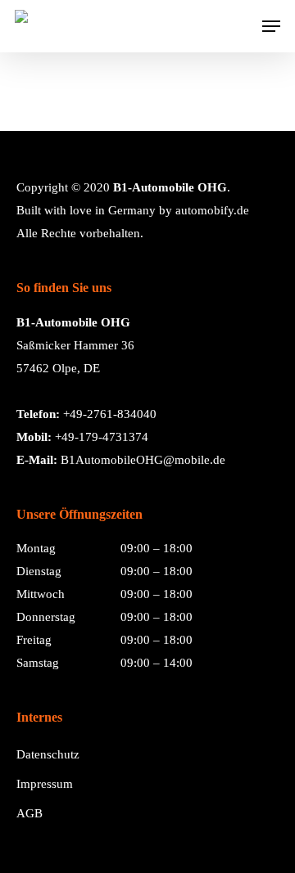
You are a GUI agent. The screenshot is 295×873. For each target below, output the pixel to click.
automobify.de (212, 210)
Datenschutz (47, 754)
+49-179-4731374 (101, 436)
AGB (29, 813)
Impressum (44, 783)
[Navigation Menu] (271, 26)
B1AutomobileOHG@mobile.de (143, 459)
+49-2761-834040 (110, 414)
